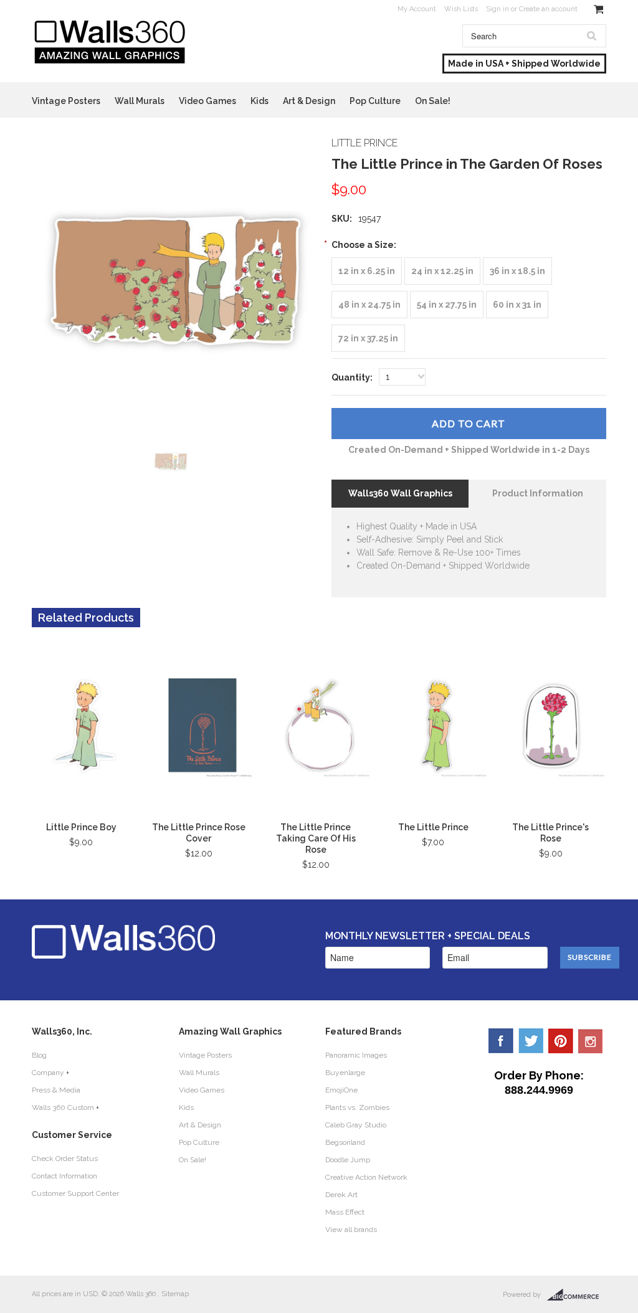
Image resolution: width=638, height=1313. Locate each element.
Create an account (548, 9)
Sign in (497, 9)
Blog (39, 1055)
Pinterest (560, 1040)
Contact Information (64, 1176)
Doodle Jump (347, 1159)
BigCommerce (576, 1295)
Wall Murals (139, 101)
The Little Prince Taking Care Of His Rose (316, 838)
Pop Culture (375, 101)
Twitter (530, 1040)
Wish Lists (461, 9)
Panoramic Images (356, 1055)
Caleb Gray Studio (355, 1125)
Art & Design (309, 101)
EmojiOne (341, 1090)
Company (48, 1072)
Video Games (207, 101)
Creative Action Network (366, 1177)
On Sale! (432, 101)
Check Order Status (65, 1158)
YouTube (590, 1040)
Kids (259, 101)
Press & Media (56, 1090)
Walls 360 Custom (63, 1107)
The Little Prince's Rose (550, 832)
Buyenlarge (345, 1072)
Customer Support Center (75, 1193)
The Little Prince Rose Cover (198, 832)
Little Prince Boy (81, 827)
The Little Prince (433, 827)
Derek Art (341, 1194)
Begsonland (345, 1142)
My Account (417, 9)
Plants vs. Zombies (357, 1107)
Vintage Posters (66, 101)
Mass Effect (344, 1212)
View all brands (351, 1229)
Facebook (500, 1040)
